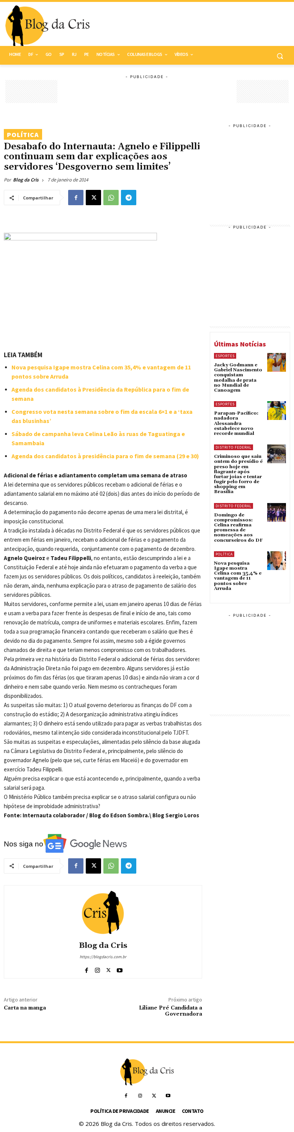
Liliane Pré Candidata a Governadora (170, 1011)
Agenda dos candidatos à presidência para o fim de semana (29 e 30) (105, 456)
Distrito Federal (234, 447)
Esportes (225, 355)
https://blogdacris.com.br (103, 956)
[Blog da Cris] (103, 912)
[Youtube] (119, 969)
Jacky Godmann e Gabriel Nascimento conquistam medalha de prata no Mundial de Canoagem (238, 377)
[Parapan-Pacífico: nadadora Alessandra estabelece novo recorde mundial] (276, 410)
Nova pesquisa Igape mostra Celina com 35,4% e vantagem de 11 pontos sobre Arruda (237, 575)
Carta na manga (25, 1008)
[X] (93, 197)
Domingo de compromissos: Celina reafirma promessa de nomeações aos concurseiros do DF (238, 527)
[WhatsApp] (111, 197)
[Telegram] (128, 197)
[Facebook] (75, 197)
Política (23, 134)
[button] (280, 56)
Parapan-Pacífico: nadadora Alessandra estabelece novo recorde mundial (236, 423)
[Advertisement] (199, 26)
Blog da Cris (26, 179)
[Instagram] (97, 969)
